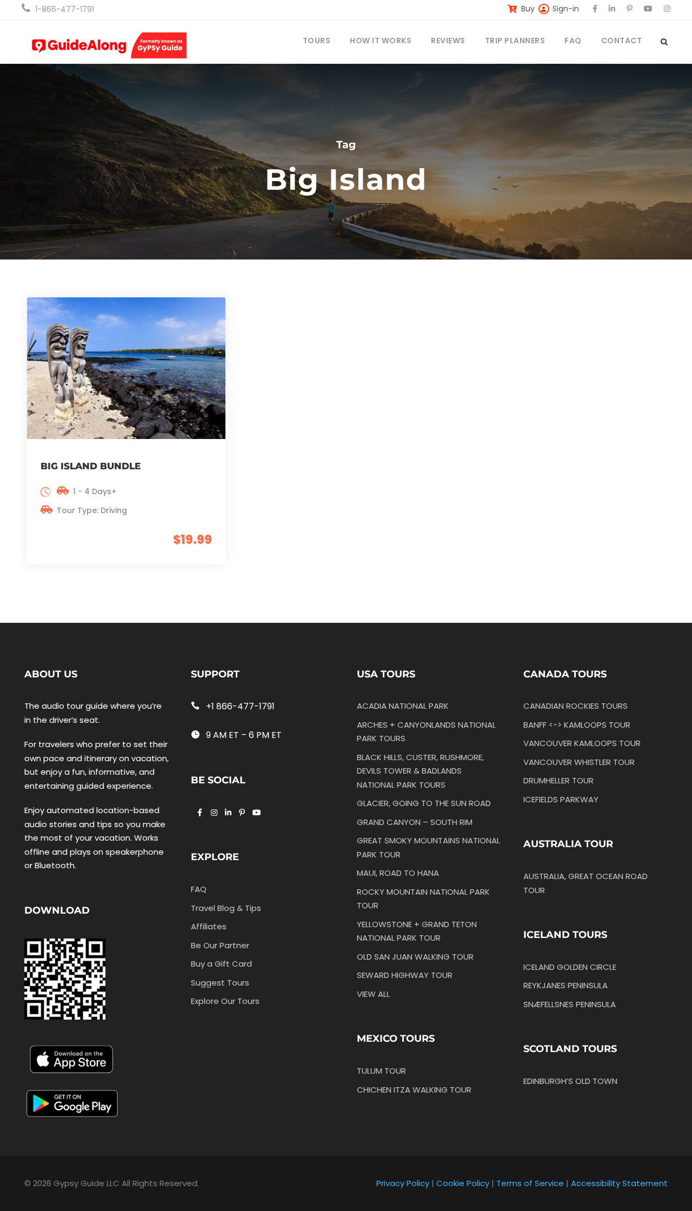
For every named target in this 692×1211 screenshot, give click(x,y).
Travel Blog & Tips (226, 908)
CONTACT (621, 40)
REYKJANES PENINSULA (565, 985)
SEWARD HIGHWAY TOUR (405, 975)
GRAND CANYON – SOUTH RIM (415, 822)
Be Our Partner (220, 945)
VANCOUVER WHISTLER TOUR (579, 762)
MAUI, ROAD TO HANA (398, 873)
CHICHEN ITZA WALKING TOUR (414, 1089)
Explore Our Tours (225, 1001)
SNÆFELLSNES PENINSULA (569, 1004)
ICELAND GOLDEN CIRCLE (569, 967)
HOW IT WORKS (380, 40)
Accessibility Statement (619, 1183)
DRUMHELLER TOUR (558, 780)
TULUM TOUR (381, 1070)
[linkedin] (612, 8)
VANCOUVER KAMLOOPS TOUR (582, 743)
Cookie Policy (462, 1183)
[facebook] (595, 8)
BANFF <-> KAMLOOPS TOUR (576, 724)
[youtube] (648, 8)
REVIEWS (448, 40)
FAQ (573, 40)
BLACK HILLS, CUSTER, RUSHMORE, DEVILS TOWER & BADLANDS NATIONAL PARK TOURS (420, 770)
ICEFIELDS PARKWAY (560, 799)
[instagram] (667, 8)
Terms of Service (530, 1183)
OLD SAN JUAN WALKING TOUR (415, 956)
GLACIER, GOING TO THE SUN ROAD (424, 803)
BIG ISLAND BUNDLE (91, 466)
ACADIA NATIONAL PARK (403, 705)
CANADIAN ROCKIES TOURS (575, 705)
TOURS (317, 40)
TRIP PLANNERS (515, 40)
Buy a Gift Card (221, 963)
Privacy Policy (402, 1183)
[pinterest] (630, 8)
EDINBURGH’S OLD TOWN (570, 1081)
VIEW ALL (373, 994)
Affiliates (209, 926)
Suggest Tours (220, 982)
